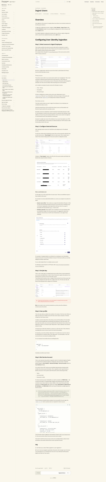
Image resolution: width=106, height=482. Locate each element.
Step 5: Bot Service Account (97, 23)
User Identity (43, 8)
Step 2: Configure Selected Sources (98, 18)
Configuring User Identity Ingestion (98, 11)
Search (51, 1)
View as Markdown (55, 13)
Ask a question (39, 13)
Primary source (95, 15)
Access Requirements (53, 52)
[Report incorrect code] (68, 405)
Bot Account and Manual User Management (52, 395)
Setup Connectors (42, 53)
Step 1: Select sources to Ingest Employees (98, 14)
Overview (93, 10)
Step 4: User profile (95, 21)
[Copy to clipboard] (69, 405)
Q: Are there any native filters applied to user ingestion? (98, 27)
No (51, 468)
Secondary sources (96, 17)
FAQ (93, 25)
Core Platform (37, 8)
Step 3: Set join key (95, 20)
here (51, 207)
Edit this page (67, 468)
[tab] (4, 5)
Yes (46, 468)
